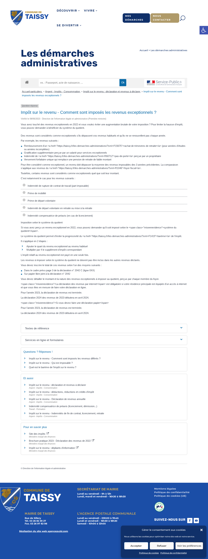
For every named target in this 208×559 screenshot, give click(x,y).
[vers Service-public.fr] (164, 83)
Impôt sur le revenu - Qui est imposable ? (51, 362)
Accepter (136, 545)
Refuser (161, 545)
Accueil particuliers (32, 91)
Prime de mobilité (36, 193)
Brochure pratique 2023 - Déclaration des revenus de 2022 (60, 440)
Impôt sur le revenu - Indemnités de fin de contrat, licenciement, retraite (66, 413)
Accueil (144, 50)
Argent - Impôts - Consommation (63, 91)
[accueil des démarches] (27, 82)
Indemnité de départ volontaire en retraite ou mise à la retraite (59, 208)
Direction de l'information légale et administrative (44, 468)
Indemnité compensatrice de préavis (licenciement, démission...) (63, 406)
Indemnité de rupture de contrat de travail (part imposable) (57, 185)
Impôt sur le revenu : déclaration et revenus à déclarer (112, 91)
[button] (204, 30)
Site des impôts (37, 433)
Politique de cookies (149, 553)
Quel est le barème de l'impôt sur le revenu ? (52, 367)
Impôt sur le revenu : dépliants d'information (52, 448)
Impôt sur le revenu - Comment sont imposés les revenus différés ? (64, 358)
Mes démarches (134, 17)
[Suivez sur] (202, 520)
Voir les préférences (189, 545)
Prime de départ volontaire (40, 200)
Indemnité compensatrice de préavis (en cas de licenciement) (59, 215)
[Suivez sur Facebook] (189, 520)
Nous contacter (162, 17)
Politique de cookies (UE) (170, 496)
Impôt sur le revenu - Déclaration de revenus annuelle (57, 399)
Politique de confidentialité (173, 553)
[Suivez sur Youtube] (196, 520)
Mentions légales (165, 489)
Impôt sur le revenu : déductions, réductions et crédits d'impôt (61, 392)
